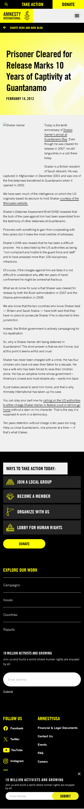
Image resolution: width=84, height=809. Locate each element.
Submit (8, 691)
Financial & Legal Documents (58, 728)
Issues (8, 600)
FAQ (40, 753)
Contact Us (45, 736)
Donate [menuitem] (73, 5)
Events (42, 744)
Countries (10, 614)
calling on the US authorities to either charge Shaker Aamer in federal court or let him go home (41, 405)
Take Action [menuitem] (32, 4)
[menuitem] (6, 4)
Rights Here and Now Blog (26, 28)
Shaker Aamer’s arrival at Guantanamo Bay (58, 134)
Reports (9, 629)
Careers (43, 761)
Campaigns (11, 585)
